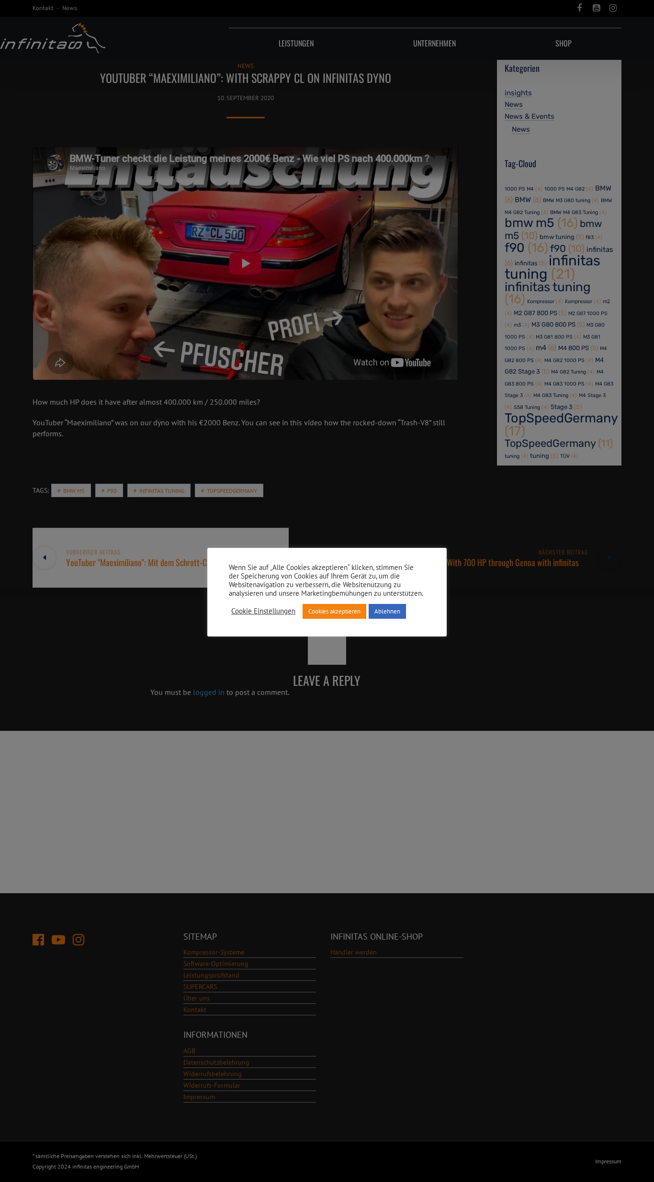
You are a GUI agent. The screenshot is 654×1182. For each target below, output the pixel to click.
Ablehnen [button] (387, 611)
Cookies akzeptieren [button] (334, 611)
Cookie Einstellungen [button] (263, 611)
